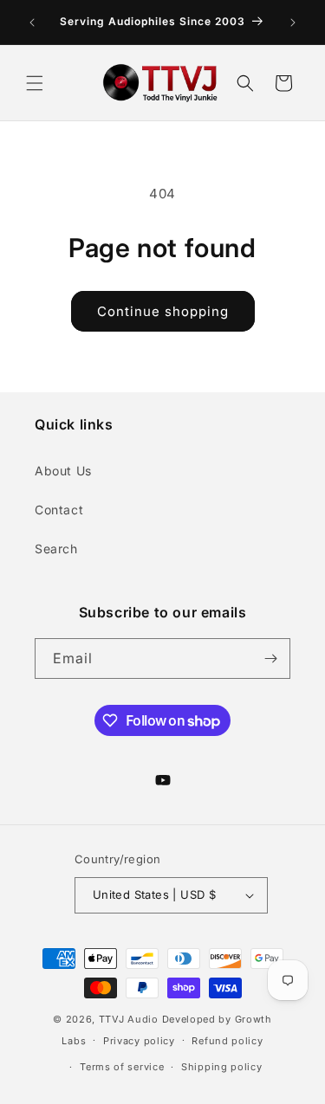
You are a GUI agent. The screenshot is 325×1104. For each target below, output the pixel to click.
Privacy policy (139, 1041)
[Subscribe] (270, 658)
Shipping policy (222, 1067)
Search (56, 548)
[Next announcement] (293, 22)
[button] (35, 83)
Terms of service (122, 1067)
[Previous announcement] (32, 22)
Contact (59, 509)
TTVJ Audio (129, 1019)
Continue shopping (163, 311)
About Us (63, 470)
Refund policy (227, 1041)
